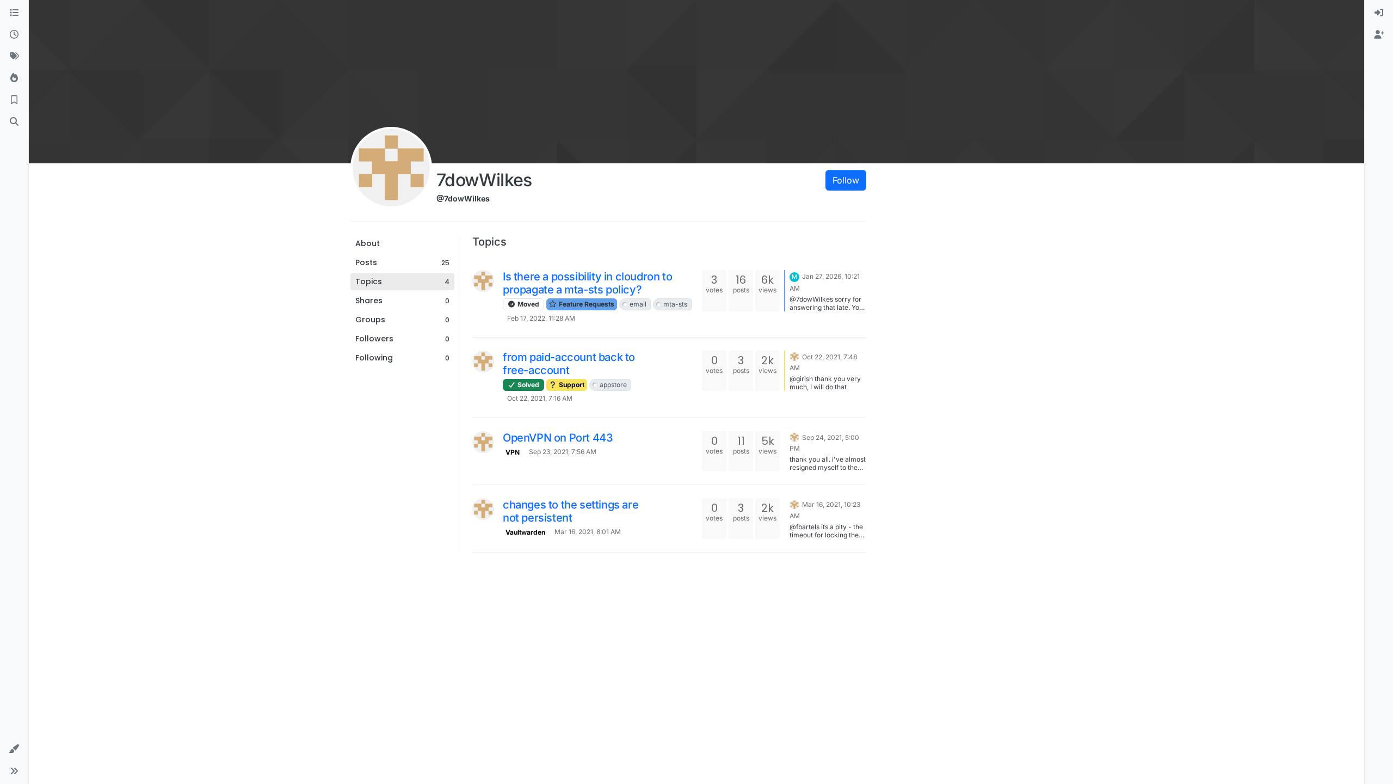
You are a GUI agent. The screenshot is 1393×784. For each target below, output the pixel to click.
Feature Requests (585, 304)
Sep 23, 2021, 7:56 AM (562, 452)
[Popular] (14, 78)
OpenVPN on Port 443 (558, 437)
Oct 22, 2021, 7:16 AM (539, 398)
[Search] (14, 122)
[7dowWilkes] (483, 281)
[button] (14, 749)
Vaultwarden (525, 532)
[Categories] (14, 13)
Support (570, 385)
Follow (846, 180)
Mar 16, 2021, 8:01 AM (587, 532)
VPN (513, 452)
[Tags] (14, 56)
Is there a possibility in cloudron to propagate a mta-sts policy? (587, 283)
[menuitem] (1379, 13)
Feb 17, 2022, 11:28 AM (541, 318)
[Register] (1379, 35)
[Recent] (14, 35)
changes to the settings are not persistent (570, 511)
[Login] (1379, 13)
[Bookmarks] (14, 100)
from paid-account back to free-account (569, 364)
